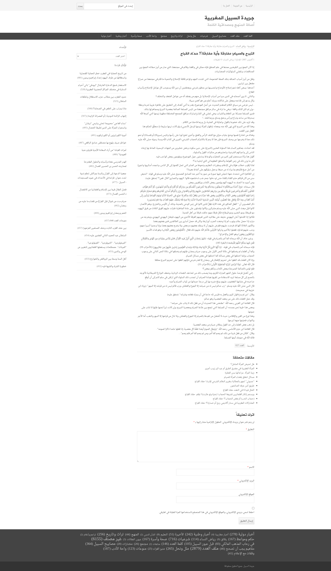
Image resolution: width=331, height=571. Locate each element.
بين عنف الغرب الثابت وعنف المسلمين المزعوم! (104, 228)
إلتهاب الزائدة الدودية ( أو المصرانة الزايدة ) (106, 116)
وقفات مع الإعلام (241, 553)
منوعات (137, 549)
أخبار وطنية (121, 36)
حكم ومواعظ (241, 539)
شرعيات (204, 36)
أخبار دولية (106, 36)
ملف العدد (234, 36)
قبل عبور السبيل (199, 544)
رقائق (222, 539)
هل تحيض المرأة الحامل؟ (242, 364)
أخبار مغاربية (219, 535)
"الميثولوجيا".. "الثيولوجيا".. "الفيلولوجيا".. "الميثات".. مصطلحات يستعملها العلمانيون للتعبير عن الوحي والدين (102, 247)
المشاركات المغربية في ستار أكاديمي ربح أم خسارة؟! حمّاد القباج (224, 403)
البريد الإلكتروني (245, 481)
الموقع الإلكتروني (246, 494)
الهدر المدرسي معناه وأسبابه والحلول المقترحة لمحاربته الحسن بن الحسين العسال (105, 164)
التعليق (250, 429)
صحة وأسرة (136, 36)
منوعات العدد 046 (118, 221)
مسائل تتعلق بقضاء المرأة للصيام (239, 377)
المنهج (132, 534)
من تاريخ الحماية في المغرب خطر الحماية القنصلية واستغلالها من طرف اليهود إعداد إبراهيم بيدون (102, 75)
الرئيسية (249, 5)
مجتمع (164, 36)
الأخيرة (176, 534)
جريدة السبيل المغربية (229, 18)
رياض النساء (241, 46)
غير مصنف (106, 539)
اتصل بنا (226, 5)
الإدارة (238, 60)
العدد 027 (239, 345)
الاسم (250, 467)
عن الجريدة (237, 5)
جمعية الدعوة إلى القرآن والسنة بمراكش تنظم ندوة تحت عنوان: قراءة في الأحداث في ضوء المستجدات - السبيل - (102, 177)
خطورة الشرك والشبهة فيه (114, 266)
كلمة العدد (247, 36)
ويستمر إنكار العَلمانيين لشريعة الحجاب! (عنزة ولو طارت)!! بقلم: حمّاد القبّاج (219, 394)
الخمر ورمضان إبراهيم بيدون (112, 213)
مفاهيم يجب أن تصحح (237, 549)
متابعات (154, 544)
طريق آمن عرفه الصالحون (242, 386)
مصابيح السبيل (219, 36)
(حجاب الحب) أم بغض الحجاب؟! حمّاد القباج (233, 399)
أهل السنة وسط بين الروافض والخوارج (108, 259)
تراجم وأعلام (88, 535)
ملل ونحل (191, 36)
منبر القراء (156, 549)
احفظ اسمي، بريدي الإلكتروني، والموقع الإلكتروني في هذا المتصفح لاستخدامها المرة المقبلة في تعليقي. (206, 512)
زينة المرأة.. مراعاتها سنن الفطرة (239, 373)
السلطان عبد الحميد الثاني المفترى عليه (108, 235)
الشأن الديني (147, 535)
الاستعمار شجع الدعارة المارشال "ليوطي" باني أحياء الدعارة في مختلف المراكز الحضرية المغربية (102, 87)
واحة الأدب (151, 36)
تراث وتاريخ (177, 36)
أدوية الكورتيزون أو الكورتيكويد (111, 135)
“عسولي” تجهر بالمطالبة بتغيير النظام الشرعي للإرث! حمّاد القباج (224, 381)
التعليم (162, 535)
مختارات (125, 544)
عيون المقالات (132, 539)
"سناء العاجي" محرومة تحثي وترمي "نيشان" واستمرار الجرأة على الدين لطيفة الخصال (105, 125)
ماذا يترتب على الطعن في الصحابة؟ (109, 109)
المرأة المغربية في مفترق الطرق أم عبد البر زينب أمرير (229, 368)
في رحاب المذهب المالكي (234, 544)
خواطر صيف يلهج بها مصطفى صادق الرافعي (105, 143)
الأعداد (122, 47)
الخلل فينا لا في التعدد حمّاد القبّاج (238, 390)
